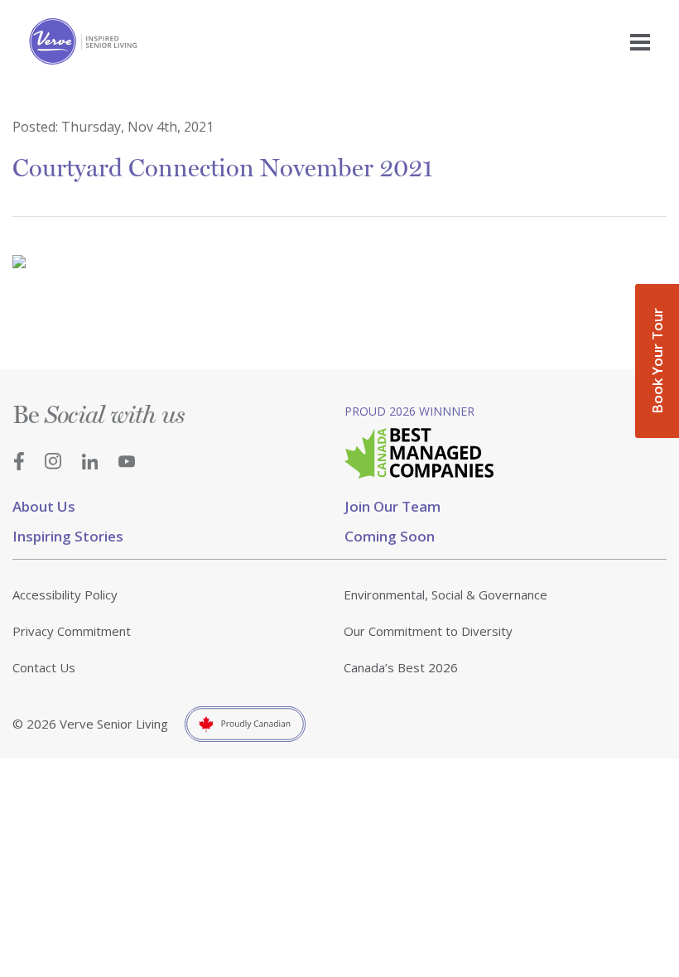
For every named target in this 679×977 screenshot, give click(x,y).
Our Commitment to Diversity (428, 631)
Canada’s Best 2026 (401, 667)
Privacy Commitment (71, 631)
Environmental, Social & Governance (445, 594)
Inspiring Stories (67, 536)
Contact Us (43, 667)
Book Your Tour (657, 361)
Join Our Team (392, 506)
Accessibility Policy (65, 594)
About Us (43, 506)
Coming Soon (389, 536)
